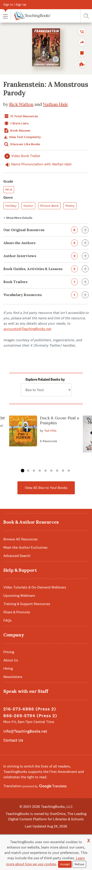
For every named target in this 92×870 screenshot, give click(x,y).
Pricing (8, 652)
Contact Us (13, 740)
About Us (10, 660)
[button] (5, 16)
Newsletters (12, 676)
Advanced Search (16, 555)
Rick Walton (21, 104)
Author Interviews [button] (39, 256)
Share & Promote (16, 612)
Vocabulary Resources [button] (39, 294)
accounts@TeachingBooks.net (27, 328)
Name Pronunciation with (41, 164)
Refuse (79, 864)
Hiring (8, 668)
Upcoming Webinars (19, 595)
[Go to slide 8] (63, 471)
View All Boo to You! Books (46, 487)
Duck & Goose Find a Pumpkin (59, 420)
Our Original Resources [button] (39, 230)
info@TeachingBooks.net (25, 731)
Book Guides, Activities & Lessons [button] (39, 269)
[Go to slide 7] (57, 471)
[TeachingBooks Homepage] (31, 15)
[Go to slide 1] (22, 471)
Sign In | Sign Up (14, 4)
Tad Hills (50, 431)
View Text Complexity (24, 137)
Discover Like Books (25, 144)
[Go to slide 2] (28, 471)
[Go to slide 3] (34, 471)
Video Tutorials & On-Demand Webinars (34, 587)
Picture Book (49, 206)
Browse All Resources (20, 539)
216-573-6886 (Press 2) (29, 709)
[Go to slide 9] (69, 471)
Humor (28, 206)
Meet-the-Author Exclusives (25, 547)
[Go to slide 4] (40, 471)
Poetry (70, 206)
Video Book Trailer (25, 156)
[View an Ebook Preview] (82, 53)
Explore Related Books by (45, 379)
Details (17, 218)
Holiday (11, 206)
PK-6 (8, 190)
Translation (12, 786)
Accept (65, 864)
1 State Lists (19, 123)
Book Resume (20, 130)
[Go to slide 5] (45, 471)
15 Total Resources (24, 116)
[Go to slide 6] (51, 471)
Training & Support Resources (26, 603)
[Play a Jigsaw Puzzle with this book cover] (82, 64)
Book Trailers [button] (39, 281)
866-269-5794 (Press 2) (30, 716)
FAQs (7, 620)
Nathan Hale (55, 104)
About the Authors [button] (39, 243)
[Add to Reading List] (82, 31)
